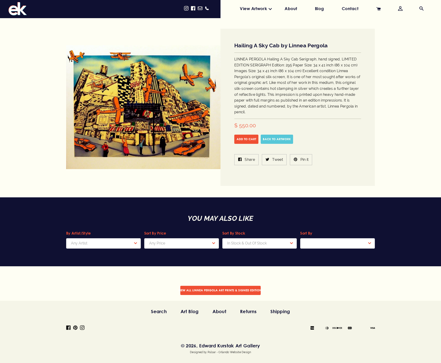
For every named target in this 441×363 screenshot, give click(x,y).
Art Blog (189, 311)
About (291, 8)
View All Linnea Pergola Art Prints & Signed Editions (220, 290)
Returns (248, 311)
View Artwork (253, 8)
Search (159, 311)
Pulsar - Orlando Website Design (229, 352)
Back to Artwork (277, 139)
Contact (350, 8)
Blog (319, 8)
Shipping (280, 311)
